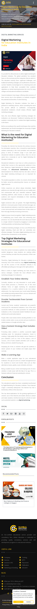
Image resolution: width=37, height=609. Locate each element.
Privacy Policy (6, 604)
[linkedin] (15, 414)
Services (6, 560)
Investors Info (8, 563)
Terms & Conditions (16, 604)
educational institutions (19, 169)
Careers (6, 565)
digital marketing (30, 262)
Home (3, 24)
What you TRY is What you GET (14, 581)
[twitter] (7, 414)
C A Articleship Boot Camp (12, 584)
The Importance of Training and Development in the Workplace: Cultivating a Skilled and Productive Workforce (17, 448)
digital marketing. (24, 400)
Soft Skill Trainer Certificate (12, 589)
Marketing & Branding (11, 568)
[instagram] (24, 414)
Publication (25, 565)
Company (7, 557)
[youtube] (20, 414)
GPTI (23, 560)
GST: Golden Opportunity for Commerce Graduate (19, 586)
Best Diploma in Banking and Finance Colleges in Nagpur (16, 502)
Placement (25, 563)
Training (24, 557)
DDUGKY (25, 568)
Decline (28, 602)
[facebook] (3, 414)
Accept (18, 602)
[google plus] (11, 414)
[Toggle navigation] (33, 2)
